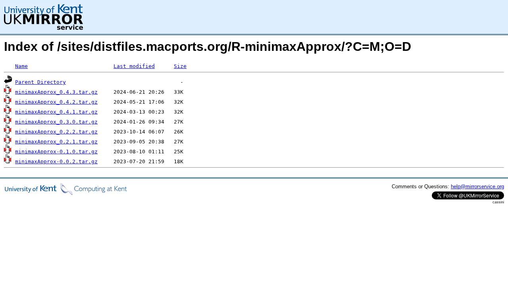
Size (180, 66)
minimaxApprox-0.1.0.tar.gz (56, 152)
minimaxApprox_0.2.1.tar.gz (56, 142)
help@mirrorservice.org (477, 186)
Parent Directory (40, 82)
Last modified (134, 66)
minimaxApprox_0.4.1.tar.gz (56, 112)
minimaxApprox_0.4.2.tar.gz (56, 102)
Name (21, 66)
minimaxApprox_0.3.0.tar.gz (56, 122)
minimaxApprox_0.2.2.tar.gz (56, 132)
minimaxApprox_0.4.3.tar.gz (56, 92)
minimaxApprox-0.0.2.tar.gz (56, 161)
